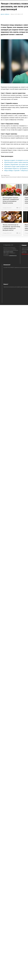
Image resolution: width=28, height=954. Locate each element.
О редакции (24, 251)
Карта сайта (24, 252)
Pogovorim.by (7, 245)
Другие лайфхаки (5, 14)
